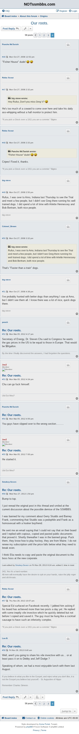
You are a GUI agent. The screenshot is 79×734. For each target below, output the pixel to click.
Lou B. (5, 638)
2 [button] (44, 35)
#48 (4, 143)
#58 (4, 650)
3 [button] (48, 35)
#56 (4, 494)
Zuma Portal (44, 724)
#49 (4, 192)
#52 (4, 334)
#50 (4, 238)
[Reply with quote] (68, 45)
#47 (4, 90)
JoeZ (4, 365)
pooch (5, 322)
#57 (4, 601)
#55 (4, 454)
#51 (4, 292)
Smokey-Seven (9, 482)
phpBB (29, 727)
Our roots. (39, 23)
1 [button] (39, 35)
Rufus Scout (7, 78)
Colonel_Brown (9, 226)
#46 (4, 57)
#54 (4, 419)
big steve (6, 180)
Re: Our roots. (11, 330)
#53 (4, 379)
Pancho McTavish (10, 44)
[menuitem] (6, 11)
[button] (35, 35)
